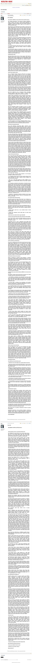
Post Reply (2, 11)
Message (9, 13)
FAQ (23, 5)
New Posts (30, 3)
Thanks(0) (25, 15)
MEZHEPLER (6, 3)
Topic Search (26, 13)
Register (28, 5)
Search (25, 5)
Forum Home (3, 3)
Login (30, 5)
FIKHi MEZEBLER (10, 3)
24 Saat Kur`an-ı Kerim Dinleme (16, 7)
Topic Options (29, 13)
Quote (28, 15)
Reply (30, 15)
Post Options (22, 15)
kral (1, 15)
